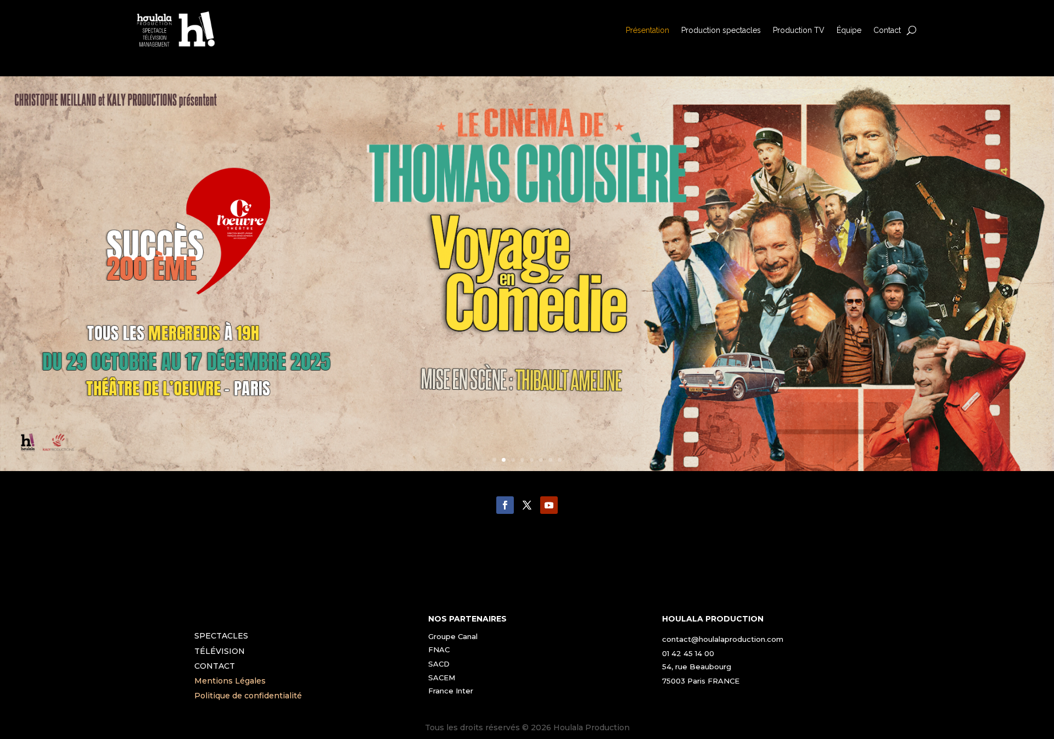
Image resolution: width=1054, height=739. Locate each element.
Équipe (849, 30)
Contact (887, 30)
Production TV (799, 30)
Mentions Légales (230, 681)
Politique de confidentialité (248, 696)
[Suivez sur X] (527, 505)
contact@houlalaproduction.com (722, 639)
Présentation (647, 30)
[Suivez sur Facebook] (505, 505)
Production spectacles (721, 30)
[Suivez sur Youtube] (549, 505)
